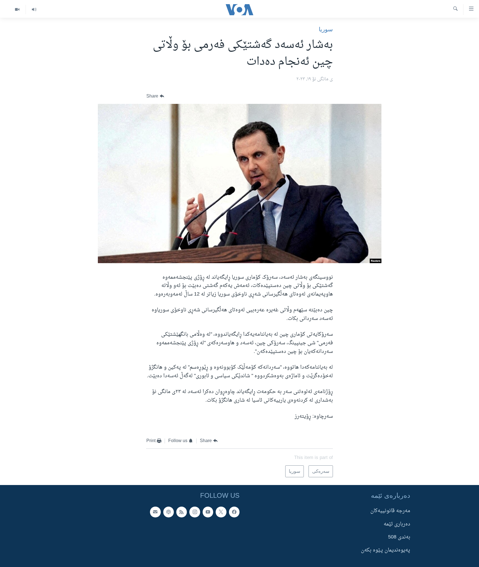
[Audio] (34, 9)
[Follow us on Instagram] (194, 512)
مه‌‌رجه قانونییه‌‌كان (390, 511)
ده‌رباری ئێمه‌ (397, 524)
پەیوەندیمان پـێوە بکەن (385, 550)
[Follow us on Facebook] (234, 512)
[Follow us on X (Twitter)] (221, 512)
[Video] (17, 9)
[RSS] (181, 512)
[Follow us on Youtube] (208, 512)
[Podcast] (168, 512)
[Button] (155, 96)
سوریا (326, 29)
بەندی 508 (399, 537)
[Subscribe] (155, 512)
